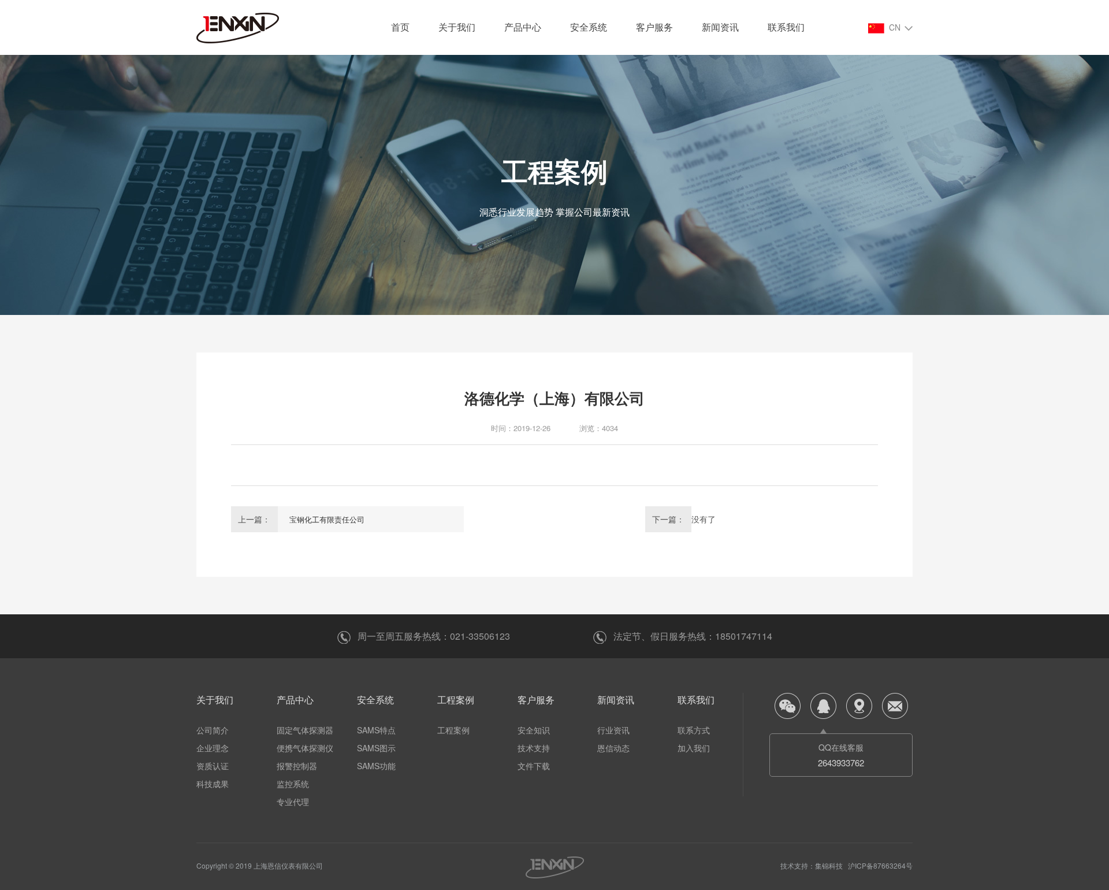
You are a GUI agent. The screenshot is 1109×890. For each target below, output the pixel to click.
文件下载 (534, 766)
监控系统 (293, 783)
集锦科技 (829, 865)
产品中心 (522, 27)
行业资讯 (613, 730)
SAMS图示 (376, 748)
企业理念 (212, 748)
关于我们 (456, 27)
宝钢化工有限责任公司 (326, 519)
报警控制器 (297, 766)
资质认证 (212, 766)
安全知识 (534, 730)
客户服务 (654, 27)
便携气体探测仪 (305, 748)
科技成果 (212, 783)
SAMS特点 (376, 730)
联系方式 (694, 730)
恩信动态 (613, 748)
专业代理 (293, 801)
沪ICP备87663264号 (880, 865)
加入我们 (694, 748)
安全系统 (588, 27)
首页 (400, 27)
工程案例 (455, 699)
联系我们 (786, 27)
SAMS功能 (376, 766)
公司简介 (212, 730)
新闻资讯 (720, 27)
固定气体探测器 (305, 730)
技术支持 (534, 748)
